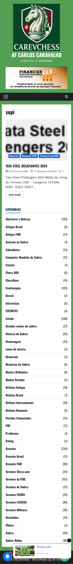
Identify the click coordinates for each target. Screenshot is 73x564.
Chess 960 (12, 272)
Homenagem (13, 341)
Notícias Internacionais (20, 402)
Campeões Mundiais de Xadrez (24, 257)
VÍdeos (10, 525)
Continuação (13, 288)
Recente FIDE (29, 156)
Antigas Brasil (14, 227)
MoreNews (39, 559)
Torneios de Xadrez (17, 487)
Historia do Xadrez (17, 334)
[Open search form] (66, 96)
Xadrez (10, 533)
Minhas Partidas (15, 380)
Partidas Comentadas (18, 418)
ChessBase (12, 280)
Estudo (10, 318)
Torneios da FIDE (49, 156)
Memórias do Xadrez (18, 364)
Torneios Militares (16, 510)
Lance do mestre (16, 349)
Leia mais (16, 195)
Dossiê (10, 295)
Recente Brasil (15, 456)
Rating (10, 441)
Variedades (12, 517)
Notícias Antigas (15, 387)
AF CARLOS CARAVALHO (37, 55)
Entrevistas (12, 303)
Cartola (10, 265)
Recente (14, 156)
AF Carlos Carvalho (18, 171)
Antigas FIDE (13, 234)
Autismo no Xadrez (17, 242)
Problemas (12, 433)
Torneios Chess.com (18, 471)
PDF (8, 425)
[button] (6, 97)
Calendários (13, 250)
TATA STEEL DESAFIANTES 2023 (36, 140)
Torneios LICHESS (16, 502)
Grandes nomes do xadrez (21, 326)
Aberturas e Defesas (18, 219)
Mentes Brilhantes (17, 372)
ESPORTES (12, 311)
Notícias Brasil (14, 395)
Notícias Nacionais (17, 410)
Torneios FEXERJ (15, 494)
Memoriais (12, 357)
